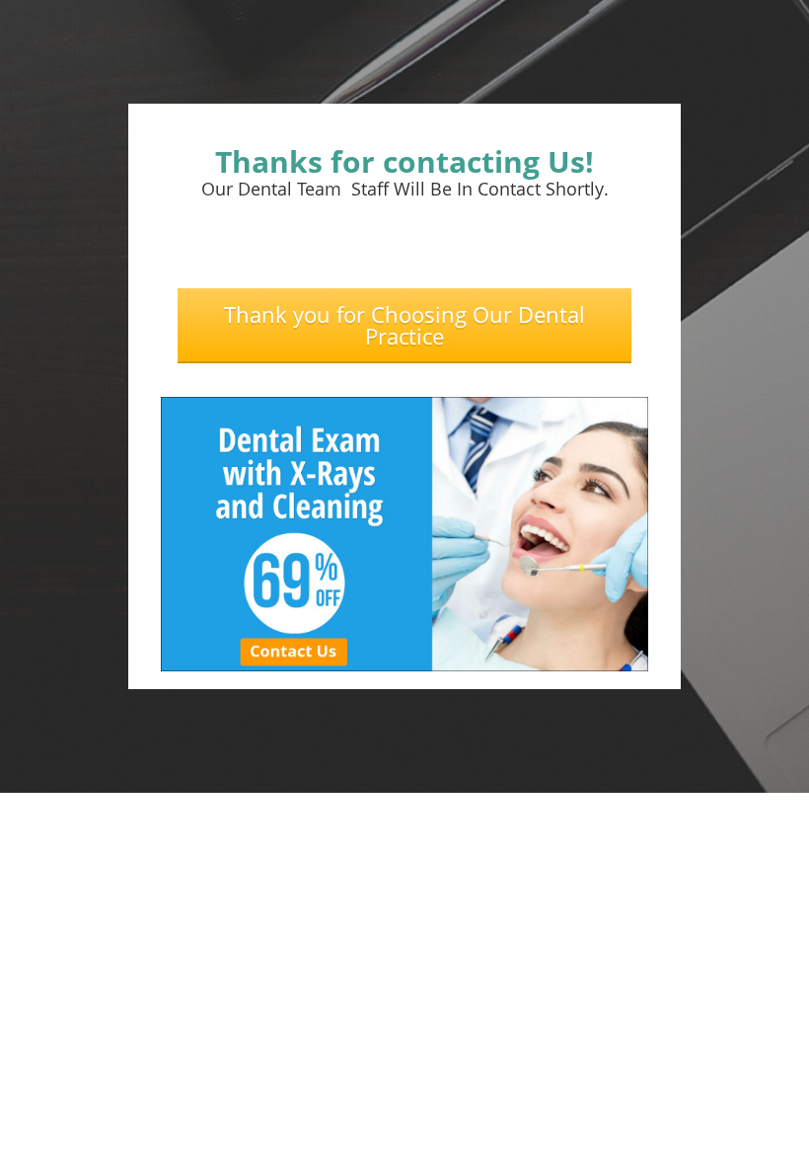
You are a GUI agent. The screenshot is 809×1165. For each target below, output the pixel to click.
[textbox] (404, 162)
